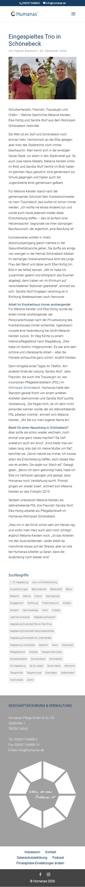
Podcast (33, 652)
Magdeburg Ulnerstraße (22, 645)
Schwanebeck (38, 659)
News (55, 645)
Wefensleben (68, 672)
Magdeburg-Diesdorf (44, 617)
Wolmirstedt (16, 680)
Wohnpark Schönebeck (24, 388)
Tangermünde (34, 672)
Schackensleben (18, 659)
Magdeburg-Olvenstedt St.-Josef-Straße (30, 638)
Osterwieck (67, 645)
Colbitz (38, 596)
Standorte (69, 666)
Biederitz (14, 596)
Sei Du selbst (36, 666)
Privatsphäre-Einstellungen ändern (40, 863)
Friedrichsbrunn (50, 603)
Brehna (26, 596)
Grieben (67, 603)
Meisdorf (43, 645)
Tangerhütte (16, 672)
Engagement (17, 603)
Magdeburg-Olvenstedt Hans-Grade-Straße (32, 631)
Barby (69, 589)
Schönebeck (55, 659)
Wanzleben (51, 672)
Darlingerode (52, 596)
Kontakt (50, 852)
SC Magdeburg (18, 666)
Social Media (53, 666)
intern (45, 610)
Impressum (32, 852)
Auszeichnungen (19, 589)
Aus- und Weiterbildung (44, 582)
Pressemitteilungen (52, 652)
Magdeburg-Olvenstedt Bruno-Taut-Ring (31, 624)
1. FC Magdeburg (19, 582)
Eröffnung (32, 603)
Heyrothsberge (30, 610)
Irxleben (56, 610)
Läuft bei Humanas (20, 617)
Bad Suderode (39, 589)
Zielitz (30, 680)
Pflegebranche (17, 652)
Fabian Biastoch (25, 50)
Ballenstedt (56, 589)
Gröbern (14, 610)
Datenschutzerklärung (32, 857)
